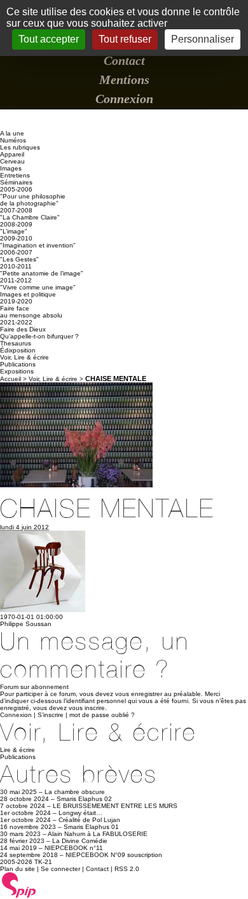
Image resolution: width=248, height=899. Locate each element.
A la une (12, 133)
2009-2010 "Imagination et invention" (38, 242)
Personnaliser (202, 39)
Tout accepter (48, 39)
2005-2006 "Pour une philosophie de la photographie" (32, 196)
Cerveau (12, 161)
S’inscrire (51, 714)
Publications (18, 364)
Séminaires (16, 182)
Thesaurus (15, 343)
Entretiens (15, 175)
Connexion (124, 99)
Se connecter (60, 868)
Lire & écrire (17, 749)
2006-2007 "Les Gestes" (19, 256)
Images (11, 168)
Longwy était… (80, 812)
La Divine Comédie (79, 840)
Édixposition (18, 350)
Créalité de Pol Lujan (89, 819)
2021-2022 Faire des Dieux (23, 326)
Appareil (12, 154)
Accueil (10, 378)
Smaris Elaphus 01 (91, 826)
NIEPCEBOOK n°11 (74, 847)
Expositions (17, 371)
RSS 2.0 (126, 868)
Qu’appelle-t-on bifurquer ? (39, 336)
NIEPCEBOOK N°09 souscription (113, 854)
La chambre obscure (75, 791)
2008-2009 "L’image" (16, 228)
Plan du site (17, 868)
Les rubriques (20, 147)
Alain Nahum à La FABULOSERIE (98, 833)
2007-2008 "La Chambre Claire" (30, 214)
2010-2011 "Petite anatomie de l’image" (41, 270)
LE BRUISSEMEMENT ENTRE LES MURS (115, 805)
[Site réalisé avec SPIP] (19, 896)
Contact (124, 60)
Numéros (13, 140)
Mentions (124, 80)
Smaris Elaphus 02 (84, 798)
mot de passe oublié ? (102, 714)
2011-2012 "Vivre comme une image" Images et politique (38, 287)
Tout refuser (125, 39)
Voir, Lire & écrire (24, 357)
